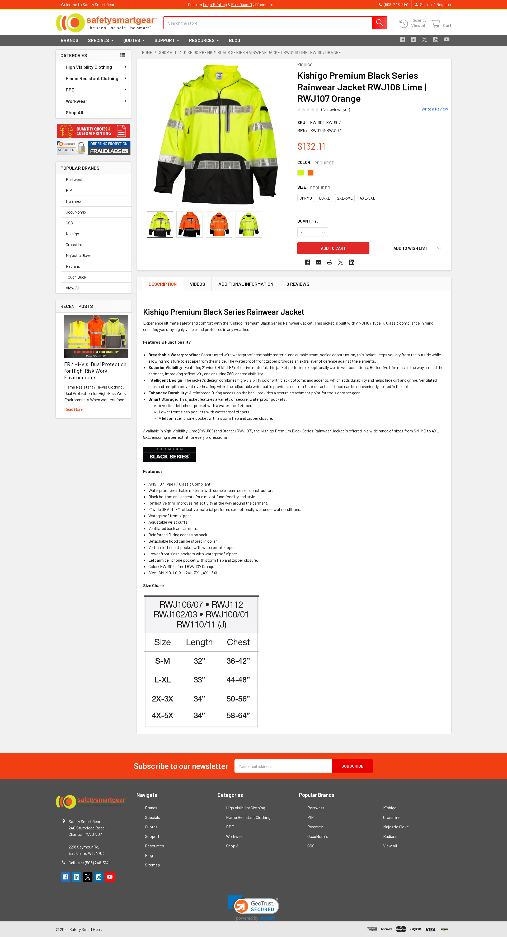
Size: (313, 187)
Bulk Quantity (242, 4)
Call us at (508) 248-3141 (89, 862)
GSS (69, 222)
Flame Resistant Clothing (92, 78)
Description (163, 284)
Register (444, 4)
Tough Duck (76, 276)
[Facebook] (402, 39)
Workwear (76, 101)
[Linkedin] (413, 39)
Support (164, 40)
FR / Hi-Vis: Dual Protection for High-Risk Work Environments (95, 370)
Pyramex (73, 201)
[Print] (329, 262)
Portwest (74, 179)
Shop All (74, 112)
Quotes (131, 40)
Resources (202, 40)
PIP (69, 190)
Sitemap (152, 864)
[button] (93, 131)
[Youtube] (447, 39)
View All (72, 287)
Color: (316, 162)
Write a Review (434, 108)
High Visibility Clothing (89, 67)
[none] (218, 135)
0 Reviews (298, 284)
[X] (424, 39)
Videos (197, 284)
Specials (98, 40)
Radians (73, 266)
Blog (234, 40)
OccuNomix (76, 211)
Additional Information (245, 284)
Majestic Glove (78, 255)
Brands (69, 40)
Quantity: (307, 220)
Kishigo (72, 233)
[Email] (318, 262)
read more (73, 409)
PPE (70, 90)
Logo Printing (215, 4)
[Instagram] (435, 39)
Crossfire (74, 244)
